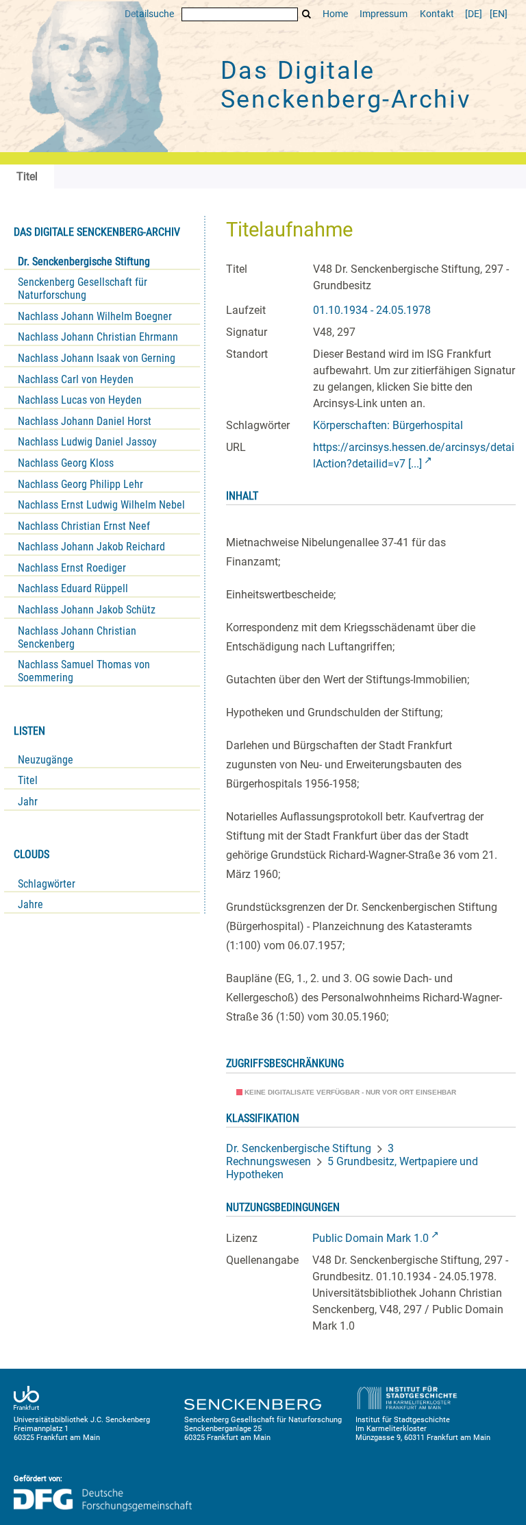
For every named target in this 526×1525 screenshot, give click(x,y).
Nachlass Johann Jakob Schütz (86, 609)
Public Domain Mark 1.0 (370, 1238)
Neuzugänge (45, 759)
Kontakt (437, 14)
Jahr (28, 801)
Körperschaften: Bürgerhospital (388, 425)
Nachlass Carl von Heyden (76, 379)
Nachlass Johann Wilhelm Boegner (95, 316)
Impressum (384, 14)
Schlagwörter (46, 883)
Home (335, 14)
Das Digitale (346, 85)
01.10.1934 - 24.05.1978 (372, 310)
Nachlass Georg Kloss (66, 462)
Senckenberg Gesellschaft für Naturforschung (82, 289)
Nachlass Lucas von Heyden (80, 399)
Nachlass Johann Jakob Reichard (91, 546)
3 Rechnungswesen (310, 1155)
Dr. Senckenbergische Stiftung (84, 261)
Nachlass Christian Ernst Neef (84, 526)
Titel (28, 780)
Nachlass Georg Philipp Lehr (80, 484)
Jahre (30, 904)
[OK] (307, 14)
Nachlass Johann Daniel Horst (84, 421)
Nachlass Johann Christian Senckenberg (77, 637)
